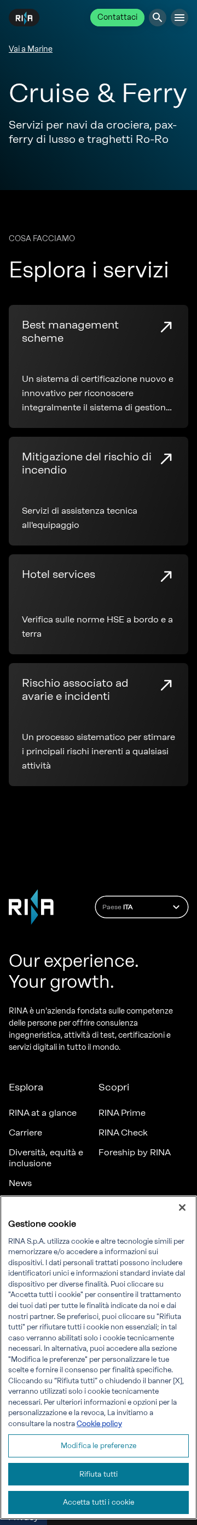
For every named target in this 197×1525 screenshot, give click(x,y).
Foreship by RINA (135, 1152)
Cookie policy (99, 1424)
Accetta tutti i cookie (99, 1502)
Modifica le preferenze (98, 1445)
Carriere (25, 1132)
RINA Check (123, 1132)
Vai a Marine (31, 49)
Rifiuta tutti (98, 1474)
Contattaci (117, 17)
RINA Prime (122, 1112)
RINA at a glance (43, 1112)
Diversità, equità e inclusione (46, 1157)
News (20, 1183)
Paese (117, 907)
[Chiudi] (182, 1207)
